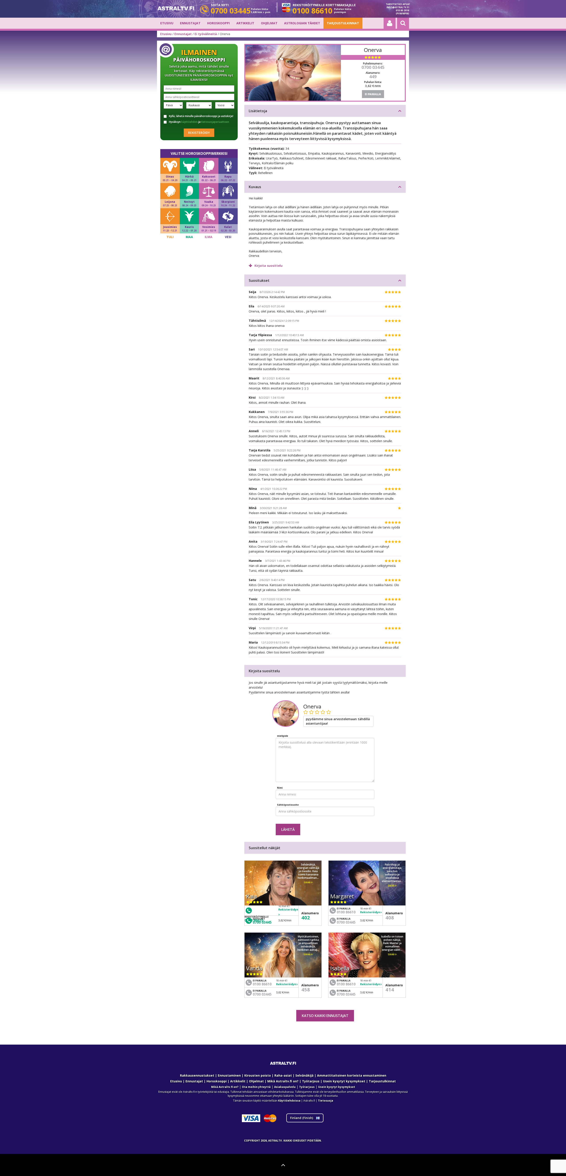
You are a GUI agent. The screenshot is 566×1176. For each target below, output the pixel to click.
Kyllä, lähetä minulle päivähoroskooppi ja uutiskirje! (201, 116)
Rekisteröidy (199, 133)
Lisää (307, 882)
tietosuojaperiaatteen (215, 122)
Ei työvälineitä (206, 34)
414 (389, 989)
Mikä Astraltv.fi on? (282, 1081)
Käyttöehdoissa (289, 1100)
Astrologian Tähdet (302, 23)
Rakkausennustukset (197, 1075)
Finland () (302, 1118)
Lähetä (288, 829)
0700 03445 (372, 67)
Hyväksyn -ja (199, 122)
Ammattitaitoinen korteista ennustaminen (351, 1075)
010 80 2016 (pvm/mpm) (402, 12)
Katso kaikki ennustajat (325, 1015)
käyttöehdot (189, 122)
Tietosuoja (325, 1100)
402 (305, 917)
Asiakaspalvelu (285, 1087)
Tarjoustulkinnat (343, 23)
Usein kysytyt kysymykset (344, 1081)
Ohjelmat (269, 23)
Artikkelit (245, 23)
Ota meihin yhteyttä (256, 1087)
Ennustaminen (229, 1075)
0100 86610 (346, 912)
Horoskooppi (218, 23)
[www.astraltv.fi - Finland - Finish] (176, 9)
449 (373, 77)
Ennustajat (190, 23)
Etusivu (166, 23)
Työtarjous (310, 1081)
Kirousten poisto (257, 1075)
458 (305, 989)
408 (389, 917)
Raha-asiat (283, 1075)
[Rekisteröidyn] (288, 914)
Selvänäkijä (304, 1075)
